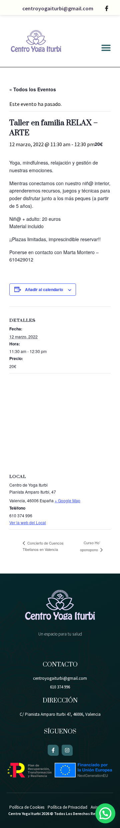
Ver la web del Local (27, 522)
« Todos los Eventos (32, 89)
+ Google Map (67, 500)
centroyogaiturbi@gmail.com (57, 8)
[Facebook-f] (53, 750)
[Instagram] (67, 750)
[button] (105, 47)
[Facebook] (107, 8)
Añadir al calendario (44, 289)
